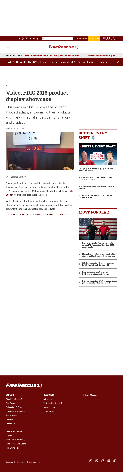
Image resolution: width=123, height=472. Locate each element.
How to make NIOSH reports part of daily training (96, 188)
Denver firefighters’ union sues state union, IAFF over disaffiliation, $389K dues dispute (98, 245)
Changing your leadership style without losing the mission (96, 170)
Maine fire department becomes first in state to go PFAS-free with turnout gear (99, 255)
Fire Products (63, 214)
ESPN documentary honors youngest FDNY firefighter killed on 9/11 (98, 264)
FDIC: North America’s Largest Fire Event (24, 214)
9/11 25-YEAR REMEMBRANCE (96, 55)
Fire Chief (9, 86)
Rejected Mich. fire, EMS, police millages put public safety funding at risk (99, 282)
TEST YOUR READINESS (70, 55)
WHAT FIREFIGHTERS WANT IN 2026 (41, 55)
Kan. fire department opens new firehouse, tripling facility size (95, 273)
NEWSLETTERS (82, 38)
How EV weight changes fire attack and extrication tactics (95, 178)
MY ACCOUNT (94, 38)
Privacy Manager (90, 395)
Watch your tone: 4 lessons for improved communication (96, 196)
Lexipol (22, 462)
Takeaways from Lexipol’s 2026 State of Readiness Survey (73, 61)
